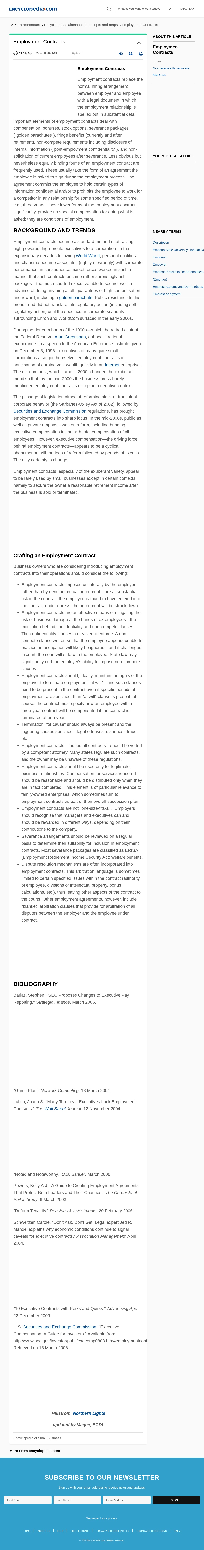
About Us (44, 1531)
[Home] (33, 8)
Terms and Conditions (151, 1531)
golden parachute (75, 297)
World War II (88, 255)
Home (27, 1531)
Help (60, 1531)
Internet (112, 364)
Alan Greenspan (70, 336)
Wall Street (55, 1108)
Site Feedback (80, 1531)
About (171, 68)
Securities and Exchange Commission (49, 411)
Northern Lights (89, 1413)
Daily (177, 1531)
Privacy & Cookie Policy (113, 1531)
